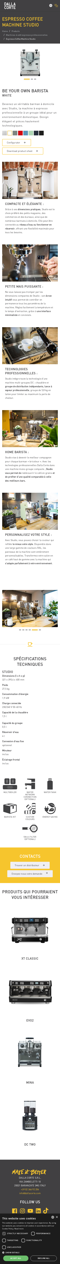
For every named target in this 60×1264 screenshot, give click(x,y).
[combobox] (52, 1217)
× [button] (57, 1217)
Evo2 (30, 1020)
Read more (19, 1228)
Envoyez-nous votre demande (27, 873)
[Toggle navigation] (56, 5)
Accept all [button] (15, 1258)
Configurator (13, 142)
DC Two (30, 1144)
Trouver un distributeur (27, 865)
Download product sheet (19, 151)
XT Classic (30, 958)
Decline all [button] (44, 1258)
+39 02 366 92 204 (30, 1189)
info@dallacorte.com (30, 1193)
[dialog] (30, 1239)
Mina (30, 1082)
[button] (51, 6)
